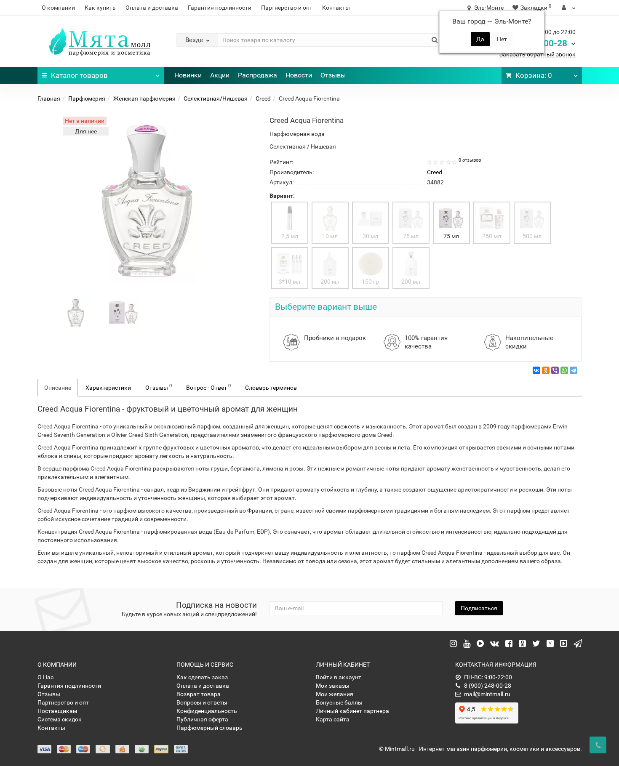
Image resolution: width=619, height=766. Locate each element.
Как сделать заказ (202, 677)
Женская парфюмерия (144, 98)
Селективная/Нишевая (216, 98)
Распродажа (257, 75)
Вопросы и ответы (201, 702)
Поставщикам (57, 710)
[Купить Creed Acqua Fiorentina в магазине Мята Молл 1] (123, 312)
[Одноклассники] (546, 370)
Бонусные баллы (339, 702)
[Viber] (555, 370)
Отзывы (333, 75)
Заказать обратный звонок (537, 54)
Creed (263, 98)
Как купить (100, 7)
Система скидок (59, 719)
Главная (48, 98)
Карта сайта (333, 719)
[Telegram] (573, 370)
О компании (58, 7)
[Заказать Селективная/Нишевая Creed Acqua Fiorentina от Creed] (75, 312)
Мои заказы (333, 685)
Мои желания (334, 694)
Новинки (188, 75)
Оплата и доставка (151, 7)
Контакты (336, 7)
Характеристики (108, 387)
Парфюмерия (86, 98)
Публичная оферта (202, 719)
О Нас (45, 677)
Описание (57, 387)
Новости (298, 75)
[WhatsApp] (564, 370)
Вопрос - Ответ (208, 387)
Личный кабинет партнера (352, 710)
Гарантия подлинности (219, 7)
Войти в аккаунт (338, 677)
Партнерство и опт (286, 7)
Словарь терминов (271, 387)
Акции (219, 75)
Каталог (79, 75)
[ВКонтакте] (536, 370)
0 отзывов (470, 160)
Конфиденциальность (206, 710)
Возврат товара (198, 694)
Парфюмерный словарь (209, 727)
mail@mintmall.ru (487, 694)
